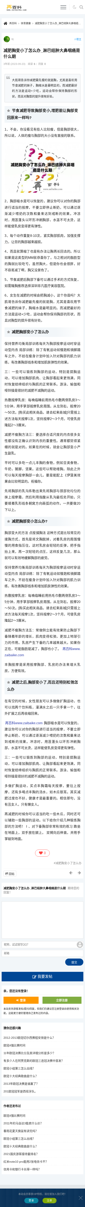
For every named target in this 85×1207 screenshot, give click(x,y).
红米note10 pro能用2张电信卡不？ (26, 1161)
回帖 (11, 873)
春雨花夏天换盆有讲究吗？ (21, 1131)
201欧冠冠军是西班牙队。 (20, 1091)
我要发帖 (45, 977)
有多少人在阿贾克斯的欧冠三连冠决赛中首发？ (34, 1060)
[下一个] (79, 873)
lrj (13, 39)
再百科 (13, 23)
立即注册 (62, 1000)
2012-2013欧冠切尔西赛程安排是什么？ (29, 1037)
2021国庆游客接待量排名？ (21, 1154)
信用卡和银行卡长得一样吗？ (22, 1169)
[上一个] (71, 873)
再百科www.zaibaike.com (23, 723)
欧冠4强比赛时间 (14, 1045)
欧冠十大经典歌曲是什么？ (21, 1076)
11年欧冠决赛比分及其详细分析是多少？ (29, 1053)
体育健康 (26, 23)
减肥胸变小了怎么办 (68, 863)
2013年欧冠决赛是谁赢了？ (21, 1083)
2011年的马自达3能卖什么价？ (23, 1123)
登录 (23, 1000)
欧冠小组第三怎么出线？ (19, 1068)
